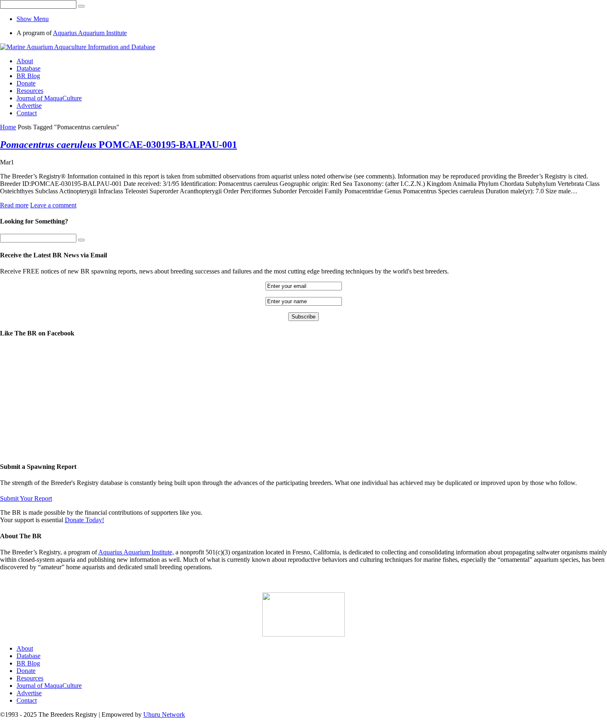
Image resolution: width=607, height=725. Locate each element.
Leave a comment (53, 205)
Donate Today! (84, 519)
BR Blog (28, 75)
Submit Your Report (26, 498)
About (25, 60)
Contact (27, 112)
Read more (14, 205)
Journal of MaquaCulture (49, 98)
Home (8, 127)
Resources (30, 90)
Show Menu (33, 18)
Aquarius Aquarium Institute (90, 32)
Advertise (29, 105)
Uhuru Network (164, 714)
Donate (26, 83)
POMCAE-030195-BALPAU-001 (118, 144)
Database (28, 68)
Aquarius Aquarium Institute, (136, 552)
